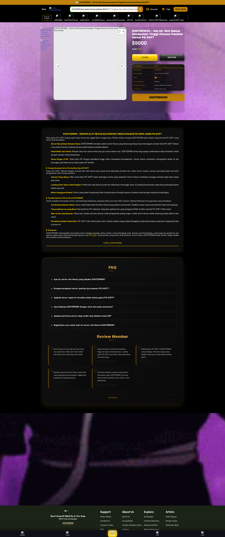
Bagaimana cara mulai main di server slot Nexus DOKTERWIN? (84, 325)
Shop (44, 9)
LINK (157, 535)
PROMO (22, 535)
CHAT (202, 535)
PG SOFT (93, 235)
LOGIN (144, 57)
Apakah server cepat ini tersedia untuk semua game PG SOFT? (84, 298)
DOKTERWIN (158, 97)
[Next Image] (122, 66)
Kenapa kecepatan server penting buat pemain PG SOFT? (81, 288)
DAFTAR (172, 57)
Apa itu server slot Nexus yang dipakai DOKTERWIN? (79, 279)
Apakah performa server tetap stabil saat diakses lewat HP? (82, 316)
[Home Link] (57, 9)
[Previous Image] (58, 66)
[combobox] (104, 9)
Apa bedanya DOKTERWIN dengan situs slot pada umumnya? (83, 307)
